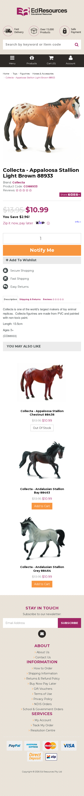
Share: (64, 194)
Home (6, 73)
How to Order (42, 668)
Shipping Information (42, 673)
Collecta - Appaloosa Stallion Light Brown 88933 (30, 77)
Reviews (48, 299)
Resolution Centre (42, 730)
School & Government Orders (42, 709)
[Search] (76, 44)
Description (10, 299)
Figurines (25, 73)
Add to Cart (42, 506)
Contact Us (43, 657)
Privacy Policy (42, 699)
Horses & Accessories (43, 73)
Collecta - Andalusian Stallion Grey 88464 (42, 568)
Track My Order (42, 725)
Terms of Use (42, 694)
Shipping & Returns (30, 299)
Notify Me (42, 250)
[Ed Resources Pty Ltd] (42, 8)
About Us (42, 652)
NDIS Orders (42, 704)
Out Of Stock (42, 428)
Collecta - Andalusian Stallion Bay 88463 (42, 490)
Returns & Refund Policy (42, 678)
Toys (15, 73)
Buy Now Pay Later (42, 683)
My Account (42, 720)
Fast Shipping (19, 278)
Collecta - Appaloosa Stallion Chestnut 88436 (42, 412)
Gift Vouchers (42, 689)
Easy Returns (19, 287)
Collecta (18, 182)
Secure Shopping (22, 270)
